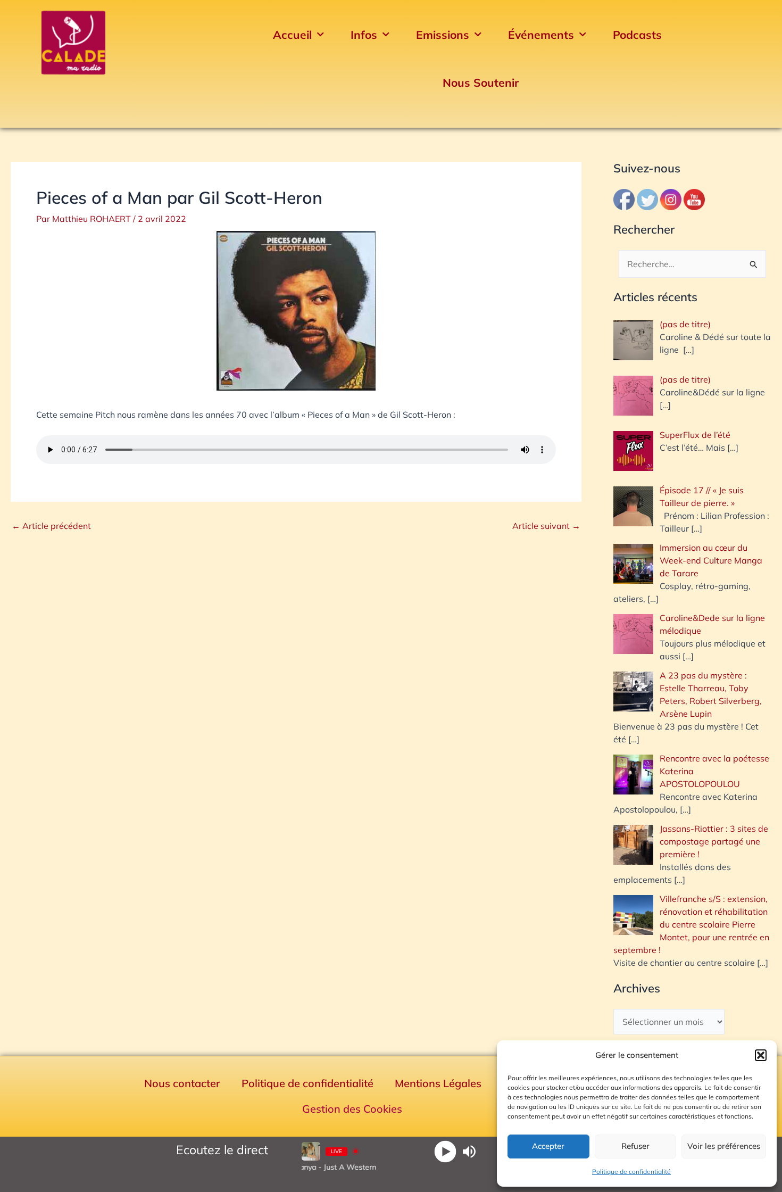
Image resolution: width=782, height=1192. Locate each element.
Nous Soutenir (481, 82)
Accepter (548, 1146)
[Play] (445, 1151)
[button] (760, 1055)
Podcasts (637, 35)
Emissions (442, 35)
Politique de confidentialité (631, 1172)
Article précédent (51, 526)
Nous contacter (182, 1083)
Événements (541, 35)
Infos (364, 35)
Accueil (292, 35)
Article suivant (546, 526)
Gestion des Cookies (352, 1108)
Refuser (635, 1146)
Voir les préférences (723, 1146)
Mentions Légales (438, 1083)
